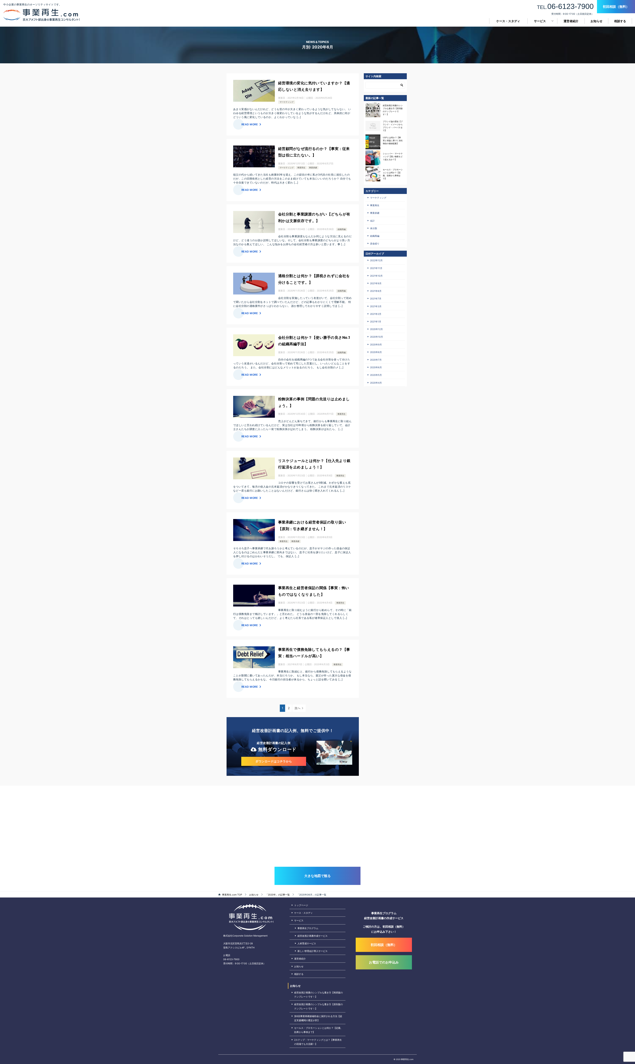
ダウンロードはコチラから (273, 761)
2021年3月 (375, 306)
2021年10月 (376, 275)
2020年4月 (376, 382)
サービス (540, 21)
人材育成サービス (306, 943)
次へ (297, 708)
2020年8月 (376, 352)
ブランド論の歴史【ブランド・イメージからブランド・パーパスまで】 (393, 126)
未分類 (373, 228)
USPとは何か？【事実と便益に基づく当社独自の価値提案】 (393, 140)
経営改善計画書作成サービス (312, 935)
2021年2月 (375, 314)
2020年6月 (376, 367)
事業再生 (301, 167)
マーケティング (287, 102)
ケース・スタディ (508, 21)
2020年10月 (376, 336)
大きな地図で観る (317, 876)
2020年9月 (376, 344)
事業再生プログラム (307, 928)
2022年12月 (376, 260)
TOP (232, 894)
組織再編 (342, 229)
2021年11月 (376, 268)
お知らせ (596, 21)
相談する (620, 21)
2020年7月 (376, 359)
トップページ (301, 905)
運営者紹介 (571, 21)
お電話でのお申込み (384, 962)
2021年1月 (375, 321)
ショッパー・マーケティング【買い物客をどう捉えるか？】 (393, 156)
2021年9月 (375, 283)
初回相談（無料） (616, 7)
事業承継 (313, 167)
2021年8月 (375, 291)
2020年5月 (376, 375)
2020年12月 (376, 329)
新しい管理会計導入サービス (312, 951)
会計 (372, 220)
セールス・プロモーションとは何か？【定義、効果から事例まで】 (393, 174)
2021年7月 (375, 298)
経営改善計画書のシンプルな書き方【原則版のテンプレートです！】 (393, 110)
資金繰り (374, 243)
